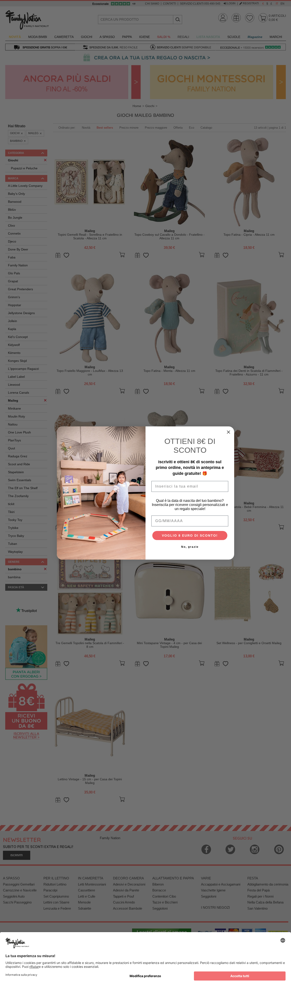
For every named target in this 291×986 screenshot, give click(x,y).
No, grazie (190, 546)
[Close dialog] (228, 432)
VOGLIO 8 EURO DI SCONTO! (190, 535)
